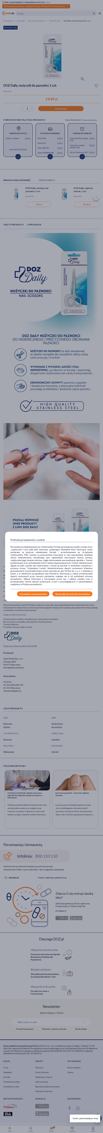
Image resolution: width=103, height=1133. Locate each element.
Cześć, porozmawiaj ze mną (85, 1118)
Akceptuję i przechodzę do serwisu (72, 594)
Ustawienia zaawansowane (33, 594)
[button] (98, 1116)
